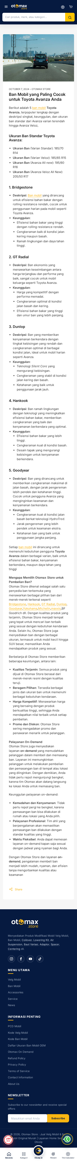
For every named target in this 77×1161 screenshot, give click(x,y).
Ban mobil (35, 195)
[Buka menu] (6, 6)
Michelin (44, 608)
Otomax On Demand (20, 1051)
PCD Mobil (14, 1026)
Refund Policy (16, 1058)
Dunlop (61, 604)
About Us (13, 1083)
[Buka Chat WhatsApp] (67, 1139)
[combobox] (33, 17)
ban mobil (39, 108)
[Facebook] (20, 958)
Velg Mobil (14, 979)
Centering (14, 948)
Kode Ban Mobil (17, 1039)
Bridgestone (17, 604)
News (11, 1005)
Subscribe (58, 1118)
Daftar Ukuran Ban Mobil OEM (27, 1045)
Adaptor (44, 944)
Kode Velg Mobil (18, 1032)
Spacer (55, 944)
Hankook (34, 604)
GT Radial (48, 604)
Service (13, 998)
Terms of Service (19, 1071)
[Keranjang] (71, 6)
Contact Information (20, 1077)
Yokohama (30, 608)
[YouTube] (30, 958)
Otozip (38, 1141)
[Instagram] (11, 958)
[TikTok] (39, 958)
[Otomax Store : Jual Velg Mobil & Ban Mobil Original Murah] (19, 6)
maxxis (56, 608)
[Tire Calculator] (63, 6)
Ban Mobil (14, 986)
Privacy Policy (17, 1064)
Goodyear (15, 608)
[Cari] (70, 17)
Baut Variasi (31, 944)
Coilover (27, 940)
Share (18, 889)
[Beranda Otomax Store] (25, 923)
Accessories (15, 992)
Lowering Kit (41, 940)
